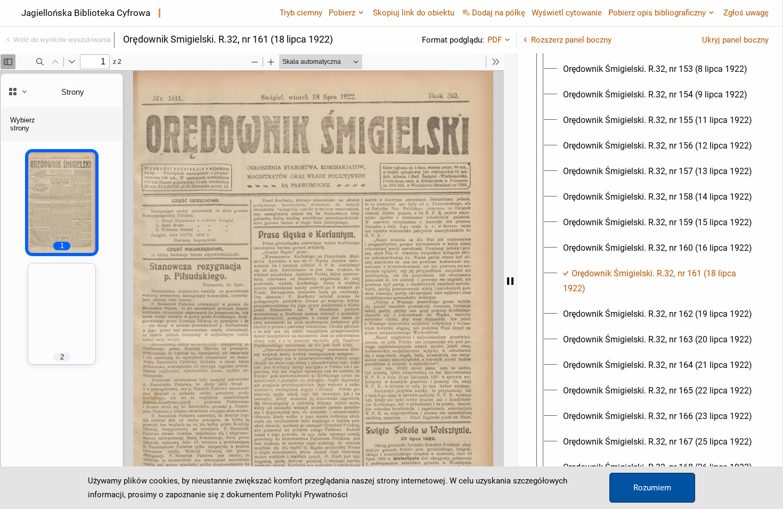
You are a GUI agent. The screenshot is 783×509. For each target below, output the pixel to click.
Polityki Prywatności (311, 494)
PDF (494, 40)
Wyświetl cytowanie (567, 13)
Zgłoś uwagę (746, 13)
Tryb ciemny (301, 13)
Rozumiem (652, 487)
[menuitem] (655, 69)
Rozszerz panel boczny (571, 40)
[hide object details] (510, 281)
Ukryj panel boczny (735, 40)
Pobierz (342, 13)
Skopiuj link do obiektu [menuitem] (413, 13)
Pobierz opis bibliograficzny (657, 13)
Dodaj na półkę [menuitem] (498, 13)
